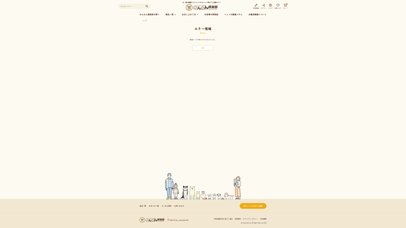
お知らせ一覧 (154, 206)
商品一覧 (143, 206)
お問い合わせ (179, 206)
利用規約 (238, 219)
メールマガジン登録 (255, 206)
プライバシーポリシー (250, 219)
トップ (145, 21)
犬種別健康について (257, 14)
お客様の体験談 (211, 14)
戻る (202, 48)
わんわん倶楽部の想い (150, 14)
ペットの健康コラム (233, 14)
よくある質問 (167, 206)
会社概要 (263, 219)
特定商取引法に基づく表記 (223, 219)
